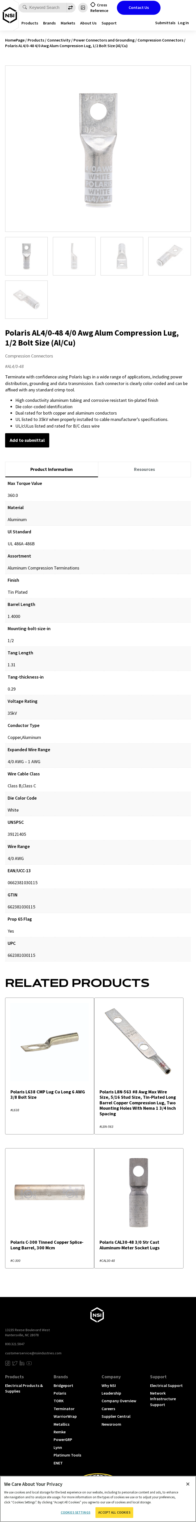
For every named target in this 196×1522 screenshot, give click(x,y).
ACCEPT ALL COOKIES (114, 1512)
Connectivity (58, 40)
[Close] (187, 1484)
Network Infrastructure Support (163, 1399)
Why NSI (109, 1385)
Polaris (60, 1393)
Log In (183, 22)
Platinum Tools (67, 1455)
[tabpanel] (98, 723)
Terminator (64, 1408)
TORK (59, 1400)
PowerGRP (63, 1439)
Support (109, 22)
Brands (49, 22)
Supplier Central (116, 1416)
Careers (108, 1408)
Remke (60, 1431)
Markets (68, 22)
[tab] (51, 469)
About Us (88, 22)
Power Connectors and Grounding (104, 40)
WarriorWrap (65, 1416)
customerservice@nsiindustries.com (33, 1353)
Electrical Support (166, 1385)
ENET (58, 1462)
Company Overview (119, 1400)
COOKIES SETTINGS (75, 1512)
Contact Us (139, 7)
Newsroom (111, 1424)
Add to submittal (27, 440)
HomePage (14, 40)
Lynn (58, 1447)
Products (29, 22)
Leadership (111, 1393)
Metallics (61, 1424)
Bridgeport (63, 1385)
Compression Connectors (160, 40)
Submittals (165, 22)
